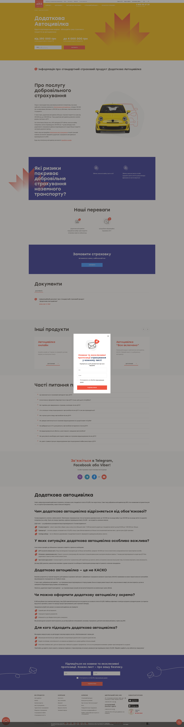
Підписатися (92, 387)
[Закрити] (108, 336)
